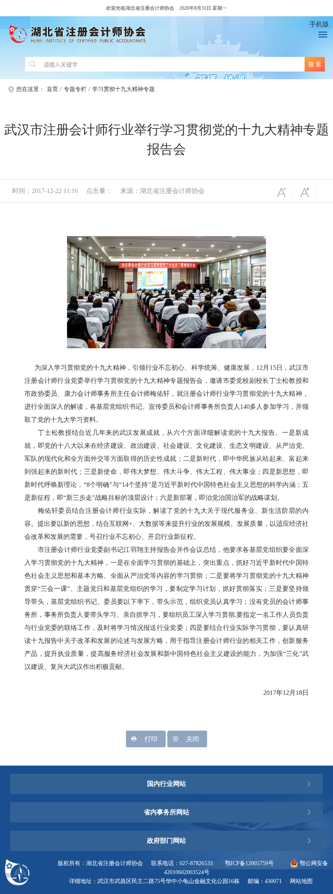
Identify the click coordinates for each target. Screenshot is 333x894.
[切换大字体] (305, 192)
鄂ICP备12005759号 (249, 863)
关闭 (192, 739)
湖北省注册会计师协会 (152, 36)
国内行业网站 (166, 783)
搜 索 (314, 64)
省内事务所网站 (166, 812)
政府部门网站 (166, 840)
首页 (52, 89)
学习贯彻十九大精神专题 (123, 89)
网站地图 (301, 881)
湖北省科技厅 (166, 828)
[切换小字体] (281, 192)
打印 (151, 739)
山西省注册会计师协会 (166, 771)
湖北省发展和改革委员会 (166, 796)
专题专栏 (75, 89)
